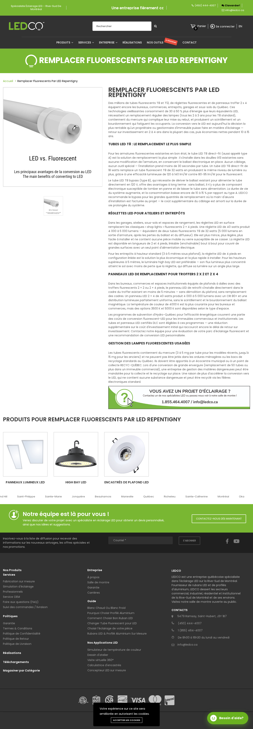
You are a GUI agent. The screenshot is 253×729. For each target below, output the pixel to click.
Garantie (9, 623)
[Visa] (138, 700)
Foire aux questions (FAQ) (21, 602)
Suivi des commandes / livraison (25, 607)
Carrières (93, 593)
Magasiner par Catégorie (21, 670)
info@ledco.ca (234, 10)
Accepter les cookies (126, 720)
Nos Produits (12, 570)
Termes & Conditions (17, 628)
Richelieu (170, 496)
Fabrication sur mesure (19, 581)
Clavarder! (232, 5)
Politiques (10, 616)
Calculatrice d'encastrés (104, 665)
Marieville (127, 496)
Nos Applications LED (102, 643)
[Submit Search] (155, 26)
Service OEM (11, 597)
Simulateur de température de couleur (114, 650)
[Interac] (170, 700)
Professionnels (13, 592)
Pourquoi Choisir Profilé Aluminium (110, 613)
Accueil (8, 81)
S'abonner (189, 540)
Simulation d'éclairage (18, 586)
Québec (148, 496)
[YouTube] (236, 545)
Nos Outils (161, 42)
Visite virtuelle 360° (100, 660)
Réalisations (132, 42)
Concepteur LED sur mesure (106, 670)
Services (85, 42)
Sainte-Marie (53, 496)
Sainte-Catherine (196, 496)
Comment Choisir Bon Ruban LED (110, 618)
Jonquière (78, 496)
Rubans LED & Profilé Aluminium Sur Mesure (117, 634)
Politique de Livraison (17, 644)
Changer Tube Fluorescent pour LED (112, 623)
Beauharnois (103, 496)
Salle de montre (98, 582)
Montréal (223, 496)
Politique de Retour (16, 639)
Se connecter (225, 26)
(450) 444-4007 (205, 5)
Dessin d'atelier (97, 655)
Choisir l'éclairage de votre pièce (109, 628)
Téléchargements (16, 662)
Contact (189, 42)
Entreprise (107, 42)
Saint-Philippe (26, 496)
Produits (63, 42)
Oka (241, 496)
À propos (93, 577)
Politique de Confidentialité (21, 634)
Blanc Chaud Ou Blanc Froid (106, 608)
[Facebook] (227, 545)
